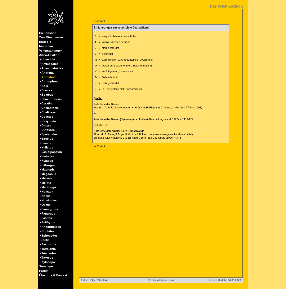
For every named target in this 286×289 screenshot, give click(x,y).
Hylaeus (47, 160)
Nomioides (49, 200)
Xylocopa (48, 262)
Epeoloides (49, 134)
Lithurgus (48, 165)
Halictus (47, 147)
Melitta (46, 182)
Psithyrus (48, 222)
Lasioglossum (51, 152)
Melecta (47, 178)
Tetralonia (48, 248)
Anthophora (50, 81)
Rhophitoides (51, 226)
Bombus (47, 94)
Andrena (47, 72)
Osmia (45, 204)
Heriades (47, 156)
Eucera (46, 143)
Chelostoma (50, 107)
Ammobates (49, 63)
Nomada (47, 191)
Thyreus (47, 257)
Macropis (48, 169)
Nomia (45, 196)
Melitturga (48, 187)
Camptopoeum (51, 99)
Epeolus (47, 138)
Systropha (48, 244)
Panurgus (48, 213)
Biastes (46, 90)
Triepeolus (49, 253)
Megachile (48, 174)
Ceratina (47, 103)
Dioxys (46, 125)
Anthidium (48, 77)
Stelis (45, 240)
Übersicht (48, 59)
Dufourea (48, 129)
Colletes (47, 116)
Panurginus (49, 209)
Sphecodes (49, 235)
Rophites (47, 231)
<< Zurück (100, 21)
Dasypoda (48, 121)
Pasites (46, 218)
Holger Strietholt (98, 280)
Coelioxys (48, 112)
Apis (44, 85)
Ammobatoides (52, 68)
